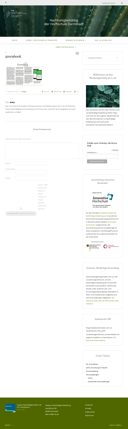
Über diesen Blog (65, 47)
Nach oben (116, 425)
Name (8, 163)
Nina (24, 92)
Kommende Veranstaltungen (99, 381)
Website (7, 178)
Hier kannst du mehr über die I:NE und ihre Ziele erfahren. (102, 301)
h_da (13, 425)
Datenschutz (90, 412)
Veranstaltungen (75, 40)
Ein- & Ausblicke (103, 40)
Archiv (90, 378)
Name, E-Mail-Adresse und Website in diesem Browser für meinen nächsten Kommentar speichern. (43, 197)
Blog (15, 40)
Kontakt (88, 408)
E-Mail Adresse (92, 153)
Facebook (89, 405)
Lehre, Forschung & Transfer (41, 40)
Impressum (89, 415)
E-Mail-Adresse (10, 170)
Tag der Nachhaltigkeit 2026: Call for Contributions (29, 406)
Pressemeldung (92, 371)
